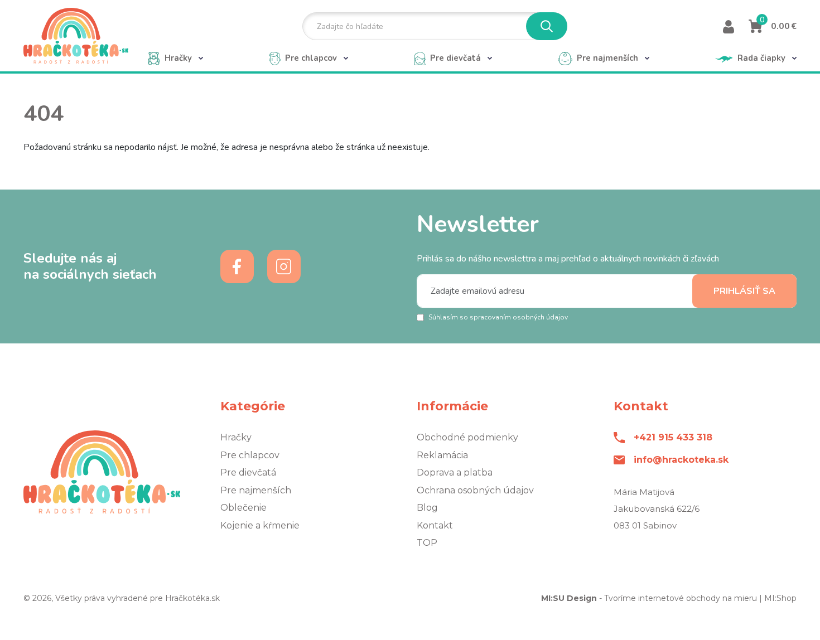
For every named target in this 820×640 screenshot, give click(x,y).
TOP (427, 542)
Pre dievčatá (248, 472)
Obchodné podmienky (467, 437)
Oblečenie (243, 507)
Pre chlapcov (249, 455)
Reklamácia (442, 455)
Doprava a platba (455, 472)
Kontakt (435, 525)
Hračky (236, 437)
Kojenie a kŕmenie (260, 525)
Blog (427, 507)
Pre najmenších (255, 490)
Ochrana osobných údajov (475, 490)
